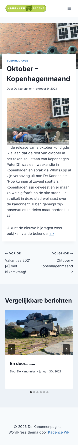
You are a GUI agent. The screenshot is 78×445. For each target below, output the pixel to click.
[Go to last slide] (11, 349)
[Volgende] (66, 349)
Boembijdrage (17, 60)
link (51, 233)
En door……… (22, 363)
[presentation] (39, 332)
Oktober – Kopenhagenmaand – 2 (57, 263)
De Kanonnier (23, 88)
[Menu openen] (69, 8)
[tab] (31, 392)
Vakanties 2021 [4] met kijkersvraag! (18, 263)
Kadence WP (58, 432)
